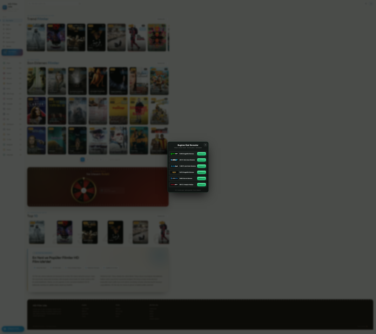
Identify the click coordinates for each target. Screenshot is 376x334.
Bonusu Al (201, 153)
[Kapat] (205, 144)
